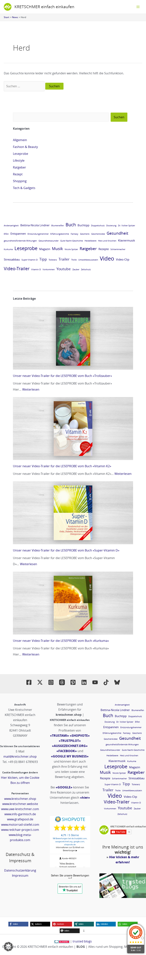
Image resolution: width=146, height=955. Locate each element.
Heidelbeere (90, 240)
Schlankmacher (117, 249)
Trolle (74, 259)
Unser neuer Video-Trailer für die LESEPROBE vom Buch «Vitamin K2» (62, 466)
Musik (57, 248)
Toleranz (53, 259)
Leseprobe (20, 154)
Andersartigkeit (11, 225)
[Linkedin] (84, 682)
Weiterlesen (30, 389)
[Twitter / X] (40, 682)
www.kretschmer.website (20, 804)
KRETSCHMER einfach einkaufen (44, 6)
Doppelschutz (98, 225)
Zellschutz (86, 269)
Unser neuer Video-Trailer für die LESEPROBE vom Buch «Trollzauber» (62, 376)
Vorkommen (49, 269)
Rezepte (103, 249)
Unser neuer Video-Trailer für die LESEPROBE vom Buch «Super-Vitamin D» (66, 550)
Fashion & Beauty (25, 147)
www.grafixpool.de (20, 819)
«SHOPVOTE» (80, 735)
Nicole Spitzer (71, 249)
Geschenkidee (98, 234)
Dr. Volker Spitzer (126, 225)
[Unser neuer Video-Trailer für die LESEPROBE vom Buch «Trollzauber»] (73, 338)
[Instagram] (51, 682)
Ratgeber (19, 167)
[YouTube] (95, 682)
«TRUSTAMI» (59, 735)
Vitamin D (36, 269)
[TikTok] (106, 682)
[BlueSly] (117, 682)
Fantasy (74, 234)
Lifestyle (19, 160)
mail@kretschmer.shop (20, 756)
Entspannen (18, 233)
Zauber (75, 269)
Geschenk (85, 234)
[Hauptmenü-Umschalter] (138, 7)
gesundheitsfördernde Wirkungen (20, 240)
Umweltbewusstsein (88, 259)
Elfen (6, 234)
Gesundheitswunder (49, 240)
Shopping (20, 181)
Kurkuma (8, 249)
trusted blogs (82, 941)
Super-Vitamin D (29, 259)
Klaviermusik (126, 240)
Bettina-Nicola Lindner (35, 225)
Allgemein (20, 140)
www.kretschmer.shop (20, 799)
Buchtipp (83, 225)
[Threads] (62, 682)
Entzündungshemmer (38, 234)
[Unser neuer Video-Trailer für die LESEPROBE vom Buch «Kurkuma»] (73, 603)
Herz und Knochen (107, 240)
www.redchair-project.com (20, 830)
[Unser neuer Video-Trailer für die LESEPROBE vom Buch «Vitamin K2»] (73, 428)
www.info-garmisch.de (20, 814)
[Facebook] (29, 682)
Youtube (63, 268)
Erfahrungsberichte (59, 234)
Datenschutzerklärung (20, 870)
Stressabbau (12, 259)
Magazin (44, 249)
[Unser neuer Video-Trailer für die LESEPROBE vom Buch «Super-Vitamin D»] (73, 512)
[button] (18, 924)
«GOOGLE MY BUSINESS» (70, 756)
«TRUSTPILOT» (70, 741)
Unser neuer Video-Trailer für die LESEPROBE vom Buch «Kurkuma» (61, 641)
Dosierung (111, 225)
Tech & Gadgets (24, 188)
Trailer (64, 259)
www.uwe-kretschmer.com (20, 809)
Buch (71, 225)
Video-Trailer (16, 268)
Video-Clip (122, 259)
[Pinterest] (73, 682)
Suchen (119, 117)
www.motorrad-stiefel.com (20, 824)
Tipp (43, 259)
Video (107, 258)
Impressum (20, 875)
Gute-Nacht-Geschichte (71, 240)
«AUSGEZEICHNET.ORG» (70, 746)
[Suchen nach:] (24, 86)
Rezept (18, 174)
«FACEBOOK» (66, 751)
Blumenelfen (57, 225)
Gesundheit (117, 233)
